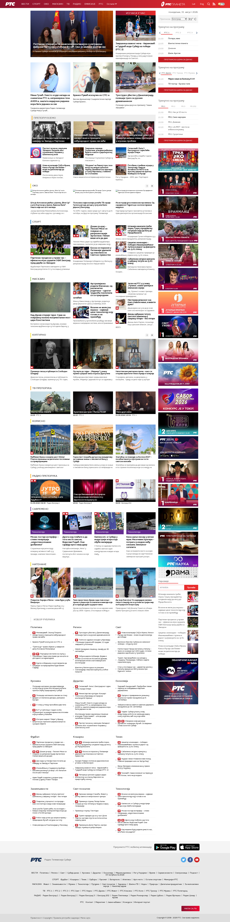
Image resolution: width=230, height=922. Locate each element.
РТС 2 (57, 891)
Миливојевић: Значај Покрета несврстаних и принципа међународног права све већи (90, 138)
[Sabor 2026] (178, 400)
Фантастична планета (41, 412)
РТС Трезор (151, 891)
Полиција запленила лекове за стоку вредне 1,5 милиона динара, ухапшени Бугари (49, 697)
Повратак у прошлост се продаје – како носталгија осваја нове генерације (48, 802)
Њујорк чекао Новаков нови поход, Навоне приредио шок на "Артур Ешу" (134, 760)
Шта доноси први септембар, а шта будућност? (47, 497)
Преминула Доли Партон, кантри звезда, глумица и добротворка (91, 826)
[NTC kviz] (178, 279)
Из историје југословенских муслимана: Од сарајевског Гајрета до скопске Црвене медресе (135, 204)
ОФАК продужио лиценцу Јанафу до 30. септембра (92, 650)
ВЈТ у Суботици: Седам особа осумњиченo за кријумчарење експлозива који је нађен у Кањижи (50, 712)
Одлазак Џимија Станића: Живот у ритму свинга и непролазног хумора (91, 795)
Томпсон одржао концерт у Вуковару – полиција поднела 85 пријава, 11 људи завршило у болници (92, 642)
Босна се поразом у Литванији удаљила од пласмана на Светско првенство (100, 251)
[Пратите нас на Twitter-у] (183, 859)
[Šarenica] (178, 495)
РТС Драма (100, 891)
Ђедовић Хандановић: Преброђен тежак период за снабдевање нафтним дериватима (135, 688)
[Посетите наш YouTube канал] (197, 859)
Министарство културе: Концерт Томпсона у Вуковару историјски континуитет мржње (90, 695)
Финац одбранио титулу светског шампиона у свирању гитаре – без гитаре (141, 316)
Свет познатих (81, 788)
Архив (115, 897)
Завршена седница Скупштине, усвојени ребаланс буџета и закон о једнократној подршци (99, 151)
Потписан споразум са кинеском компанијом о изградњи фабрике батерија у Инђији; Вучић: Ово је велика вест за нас (69, 45)
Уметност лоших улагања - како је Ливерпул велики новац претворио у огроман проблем (134, 138)
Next (197, 33)
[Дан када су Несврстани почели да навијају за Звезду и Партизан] (51, 132)
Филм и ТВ (133, 884)
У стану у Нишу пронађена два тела (51, 705)
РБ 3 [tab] (183, 106)
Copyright (47, 918)
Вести (25, 4)
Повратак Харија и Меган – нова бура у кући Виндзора (50, 601)
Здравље (122, 884)
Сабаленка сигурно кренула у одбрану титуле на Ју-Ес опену (141, 261)
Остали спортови (153, 879)
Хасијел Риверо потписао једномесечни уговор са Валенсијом (92, 762)
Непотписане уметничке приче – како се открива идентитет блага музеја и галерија (135, 372)
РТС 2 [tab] (178, 32)
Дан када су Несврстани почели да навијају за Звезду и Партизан (50, 139)
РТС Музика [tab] (189, 73)
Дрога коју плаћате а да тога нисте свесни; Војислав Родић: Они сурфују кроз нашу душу (74, 541)
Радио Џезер (189, 895)
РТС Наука (87, 891)
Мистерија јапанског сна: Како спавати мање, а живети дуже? (142, 302)
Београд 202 (103, 895)
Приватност (36, 918)
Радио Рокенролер (139, 895)
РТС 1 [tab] (166, 32)
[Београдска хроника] (178, 350)
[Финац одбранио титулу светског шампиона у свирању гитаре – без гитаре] (121, 318)
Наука (144, 884)
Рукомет (103, 879)
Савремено (40, 509)
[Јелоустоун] (178, 471)
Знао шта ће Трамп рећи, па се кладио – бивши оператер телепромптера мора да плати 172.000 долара (49, 811)
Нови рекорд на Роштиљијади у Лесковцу (50, 825)
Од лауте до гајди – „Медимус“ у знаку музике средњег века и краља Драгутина (91, 372)
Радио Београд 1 (50, 895)
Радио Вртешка (173, 895)
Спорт (36, 4)
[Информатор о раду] (178, 693)
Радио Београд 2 (69, 895)
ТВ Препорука (42, 388)
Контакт (89, 902)
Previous (160, 33)
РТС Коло (139, 891)
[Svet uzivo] (178, 327)
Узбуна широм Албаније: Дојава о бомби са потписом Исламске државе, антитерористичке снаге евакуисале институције (91, 659)
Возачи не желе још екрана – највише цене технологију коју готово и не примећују (101, 312)
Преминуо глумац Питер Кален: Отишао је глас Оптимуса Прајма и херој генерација (91, 803)
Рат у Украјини (140, 873)
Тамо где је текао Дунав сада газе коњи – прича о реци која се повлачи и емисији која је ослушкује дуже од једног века (92, 602)
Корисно (38, 421)
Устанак (120, 500)
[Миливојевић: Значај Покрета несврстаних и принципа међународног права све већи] (92, 132)
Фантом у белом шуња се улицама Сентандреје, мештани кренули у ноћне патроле (91, 669)
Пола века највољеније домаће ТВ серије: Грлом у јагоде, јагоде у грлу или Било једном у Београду (92, 204)
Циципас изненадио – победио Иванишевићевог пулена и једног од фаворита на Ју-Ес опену (141, 246)
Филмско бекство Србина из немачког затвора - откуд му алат (134, 643)
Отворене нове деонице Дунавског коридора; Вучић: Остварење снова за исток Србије (134, 723)
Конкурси (127, 902)
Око (35, 185)
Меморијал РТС (171, 879)
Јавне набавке (114, 902)
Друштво (78, 681)
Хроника (35, 681)
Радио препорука (44, 475)
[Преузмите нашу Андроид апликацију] (165, 847)
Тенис (119, 736)
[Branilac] (178, 207)
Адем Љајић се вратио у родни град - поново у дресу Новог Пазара (47, 778)
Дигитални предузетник (171, 884)
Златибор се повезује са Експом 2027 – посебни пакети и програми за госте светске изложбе (133, 459)
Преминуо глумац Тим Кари (86, 811)
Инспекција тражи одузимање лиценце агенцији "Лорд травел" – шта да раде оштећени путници (91, 716)
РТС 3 (65, 891)
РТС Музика (165, 891)
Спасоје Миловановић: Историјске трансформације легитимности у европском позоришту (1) (89, 497)
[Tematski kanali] (178, 567)
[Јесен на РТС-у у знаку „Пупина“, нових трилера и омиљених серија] (121, 287)
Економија (122, 681)
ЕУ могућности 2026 (115, 875)
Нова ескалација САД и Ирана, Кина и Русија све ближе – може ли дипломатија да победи (56, 168)
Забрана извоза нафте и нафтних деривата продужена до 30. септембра (136, 706)
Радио (77, 4)
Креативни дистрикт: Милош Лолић (90, 412)
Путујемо (95, 884)
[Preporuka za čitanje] (178, 543)
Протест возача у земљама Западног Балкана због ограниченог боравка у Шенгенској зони (54, 151)
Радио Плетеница (120, 895)
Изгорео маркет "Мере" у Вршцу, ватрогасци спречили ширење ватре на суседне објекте (48, 721)
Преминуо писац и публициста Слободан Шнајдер (48, 372)
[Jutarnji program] (178, 303)
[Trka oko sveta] (178, 160)
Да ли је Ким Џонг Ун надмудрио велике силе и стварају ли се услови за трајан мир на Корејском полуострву (135, 602)
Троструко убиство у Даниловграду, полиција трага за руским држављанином (135, 98)
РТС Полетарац (180, 891)
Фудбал (34, 736)
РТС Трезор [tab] (177, 73)
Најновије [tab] (163, 581)
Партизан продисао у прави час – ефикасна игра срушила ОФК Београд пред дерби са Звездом (50, 260)
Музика (71, 884)
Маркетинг (100, 902)
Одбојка (93, 879)
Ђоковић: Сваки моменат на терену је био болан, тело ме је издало (135, 774)
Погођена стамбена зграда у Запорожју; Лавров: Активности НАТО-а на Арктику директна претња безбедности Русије (140, 169)
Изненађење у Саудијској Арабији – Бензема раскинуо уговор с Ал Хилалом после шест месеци (49, 770)
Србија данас (73, 873)
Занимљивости (39, 788)
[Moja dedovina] (178, 255)
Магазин (57, 4)
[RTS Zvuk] (178, 447)
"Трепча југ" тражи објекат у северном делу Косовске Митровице (48, 648)
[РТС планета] (173, 4)
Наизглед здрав (119, 886)
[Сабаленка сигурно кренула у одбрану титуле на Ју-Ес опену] (121, 263)
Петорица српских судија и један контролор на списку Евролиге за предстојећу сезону (90, 777)
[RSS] (214, 4)
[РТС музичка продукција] (178, 669)
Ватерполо (115, 879)
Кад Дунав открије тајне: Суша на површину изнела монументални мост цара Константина (50, 317)
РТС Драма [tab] (166, 73)
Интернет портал (142, 902)
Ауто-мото (138, 879)
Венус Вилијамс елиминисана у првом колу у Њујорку (134, 767)
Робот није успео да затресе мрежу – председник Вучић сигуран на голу (49, 819)
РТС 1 (49, 891)
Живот (46, 884)
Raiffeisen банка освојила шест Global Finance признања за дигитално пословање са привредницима (50, 459)
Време (152, 873)
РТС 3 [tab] (189, 32)
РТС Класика (126, 891)
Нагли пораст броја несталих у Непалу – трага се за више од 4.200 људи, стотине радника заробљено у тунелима (134, 651)
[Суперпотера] (178, 183)
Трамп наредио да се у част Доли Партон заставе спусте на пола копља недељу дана (91, 818)
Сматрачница (181, 873)
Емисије (90, 4)
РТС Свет (75, 891)
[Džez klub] (178, 423)
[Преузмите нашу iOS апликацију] (189, 847)
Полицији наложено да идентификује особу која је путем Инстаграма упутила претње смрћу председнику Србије (49, 688)
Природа (153, 884)
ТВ (68, 4)
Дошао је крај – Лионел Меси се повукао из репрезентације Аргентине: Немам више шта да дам (100, 232)
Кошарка (78, 736)
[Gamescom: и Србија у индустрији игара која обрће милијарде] (109, 523)
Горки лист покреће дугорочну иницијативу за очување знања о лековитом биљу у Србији (92, 459)
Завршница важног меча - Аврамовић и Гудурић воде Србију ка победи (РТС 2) (135, 46)
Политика (36, 627)
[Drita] (178, 519)
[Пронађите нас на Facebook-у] (190, 859)
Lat (193, 4)
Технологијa (123, 788)
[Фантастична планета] (178, 231)
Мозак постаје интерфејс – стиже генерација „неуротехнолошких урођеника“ (44, 541)
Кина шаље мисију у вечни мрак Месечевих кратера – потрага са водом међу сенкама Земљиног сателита (140, 542)
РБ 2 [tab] (173, 106)
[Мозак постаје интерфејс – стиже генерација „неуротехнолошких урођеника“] (45, 523)
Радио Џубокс (157, 895)
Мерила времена (123, 873)
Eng (202, 4)
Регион (77, 627)
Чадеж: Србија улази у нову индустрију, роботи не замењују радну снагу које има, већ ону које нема (134, 714)
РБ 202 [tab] (193, 106)
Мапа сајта (190, 908)
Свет (118, 627)
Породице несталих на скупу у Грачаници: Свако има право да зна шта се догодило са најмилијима (50, 656)
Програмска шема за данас (178, 59)
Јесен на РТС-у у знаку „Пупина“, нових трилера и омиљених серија (140, 285)
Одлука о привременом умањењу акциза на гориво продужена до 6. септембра (133, 697)
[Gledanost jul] (178, 374)
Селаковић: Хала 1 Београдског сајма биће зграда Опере (138, 150)
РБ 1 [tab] (163, 106)
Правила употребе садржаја (66, 918)
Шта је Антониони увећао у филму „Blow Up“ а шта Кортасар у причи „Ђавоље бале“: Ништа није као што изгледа (50, 204)
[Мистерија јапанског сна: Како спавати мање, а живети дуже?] (121, 304)
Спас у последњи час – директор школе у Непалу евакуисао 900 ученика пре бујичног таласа (135, 669)
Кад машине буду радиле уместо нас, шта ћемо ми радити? (135, 830)
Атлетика (126, 879)
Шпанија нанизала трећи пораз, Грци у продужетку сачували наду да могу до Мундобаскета (140, 229)
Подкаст (194, 873)
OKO (46, 4)
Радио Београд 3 (87, 895)
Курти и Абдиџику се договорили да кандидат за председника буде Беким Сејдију (49, 665)
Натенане (39, 564)
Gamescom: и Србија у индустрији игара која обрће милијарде (106, 539)
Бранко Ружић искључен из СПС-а (91, 95)
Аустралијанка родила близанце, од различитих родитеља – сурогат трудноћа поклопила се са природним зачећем (92, 290)
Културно (39, 334)
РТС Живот (112, 891)
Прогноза (165, 19)
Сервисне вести (165, 873)
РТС (101, 4)
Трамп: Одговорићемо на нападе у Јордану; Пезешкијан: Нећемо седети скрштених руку (133, 660)
